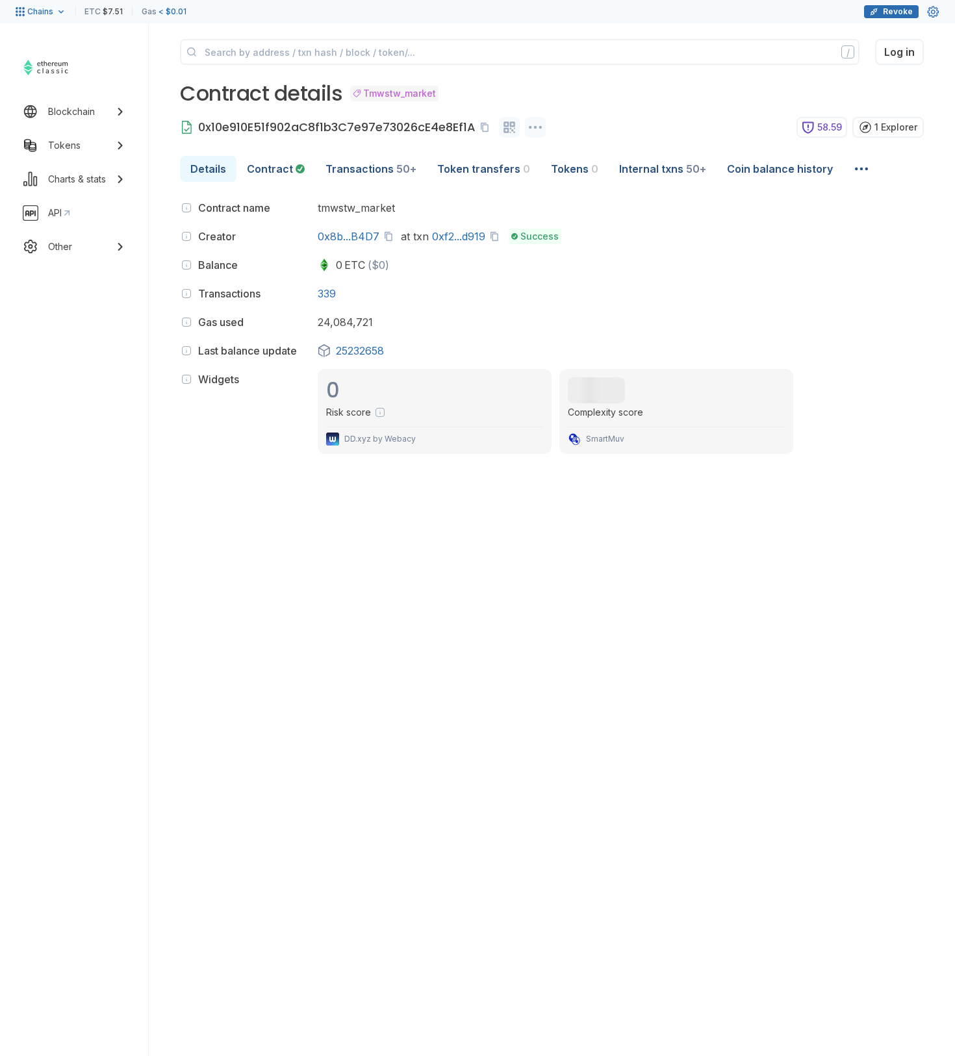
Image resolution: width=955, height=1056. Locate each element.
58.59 (829, 126)
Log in (899, 51)
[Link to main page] (61, 67)
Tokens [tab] (574, 168)
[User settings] (932, 11)
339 (327, 293)
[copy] (487, 127)
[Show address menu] (535, 127)
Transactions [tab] (370, 168)
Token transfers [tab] (483, 168)
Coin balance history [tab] (780, 168)
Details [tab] (208, 168)
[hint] (186, 207)
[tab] (275, 169)
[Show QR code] (509, 127)
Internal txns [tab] (662, 168)
